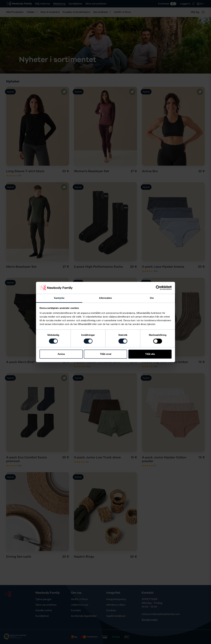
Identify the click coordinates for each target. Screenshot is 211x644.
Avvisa (61, 354)
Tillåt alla (150, 354)
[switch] (88, 341)
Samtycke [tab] (59, 298)
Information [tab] (105, 298)
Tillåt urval (105, 354)
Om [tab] (152, 298)
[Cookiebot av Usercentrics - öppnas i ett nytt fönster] (158, 287)
